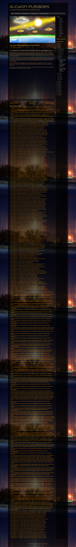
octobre (60, 52)
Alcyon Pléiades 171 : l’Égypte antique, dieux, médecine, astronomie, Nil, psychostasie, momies (27, 533)
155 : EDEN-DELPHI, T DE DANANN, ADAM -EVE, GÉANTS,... (62, 65)
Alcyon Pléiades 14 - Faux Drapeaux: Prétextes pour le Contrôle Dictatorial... (24, 275)
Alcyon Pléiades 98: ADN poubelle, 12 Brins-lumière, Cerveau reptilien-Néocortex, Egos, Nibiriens (28, 126)
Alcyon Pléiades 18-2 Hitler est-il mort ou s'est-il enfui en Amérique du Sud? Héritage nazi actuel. (28, 263)
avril (59, 74)
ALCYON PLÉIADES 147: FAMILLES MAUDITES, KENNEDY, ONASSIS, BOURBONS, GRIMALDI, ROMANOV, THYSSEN (32, 426)
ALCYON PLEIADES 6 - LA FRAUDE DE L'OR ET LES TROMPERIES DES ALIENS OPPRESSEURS (28, 286)
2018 (59, 87)
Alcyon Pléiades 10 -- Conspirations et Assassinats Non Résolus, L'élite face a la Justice (26, 281)
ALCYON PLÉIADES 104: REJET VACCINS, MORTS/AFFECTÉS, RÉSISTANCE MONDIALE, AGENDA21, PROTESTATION (32, 118)
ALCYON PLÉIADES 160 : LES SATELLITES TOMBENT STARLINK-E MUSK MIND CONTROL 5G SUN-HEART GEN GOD (32, 469)
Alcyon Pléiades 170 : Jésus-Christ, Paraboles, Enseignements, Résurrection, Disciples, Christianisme (28, 532)
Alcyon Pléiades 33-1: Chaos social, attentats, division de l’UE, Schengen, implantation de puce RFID (28, 221)
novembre (61, 50)
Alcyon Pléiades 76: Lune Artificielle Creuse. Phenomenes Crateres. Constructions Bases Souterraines (29, 156)
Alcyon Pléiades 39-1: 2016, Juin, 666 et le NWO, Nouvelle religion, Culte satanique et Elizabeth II (28, 206)
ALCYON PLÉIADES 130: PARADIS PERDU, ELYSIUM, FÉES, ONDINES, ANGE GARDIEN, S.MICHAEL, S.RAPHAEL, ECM (32, 366)
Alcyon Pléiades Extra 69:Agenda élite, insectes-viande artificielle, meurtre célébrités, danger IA (27, 517)
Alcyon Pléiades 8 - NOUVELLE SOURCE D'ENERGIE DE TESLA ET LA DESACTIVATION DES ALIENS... (29, 283)
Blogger (46, 543)
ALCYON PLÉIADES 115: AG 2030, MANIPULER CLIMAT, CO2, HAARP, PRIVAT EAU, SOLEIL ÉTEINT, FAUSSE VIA (31, 300)
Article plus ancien (49, 103)
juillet (60, 56)
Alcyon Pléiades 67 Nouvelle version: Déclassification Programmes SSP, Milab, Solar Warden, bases (28, 168)
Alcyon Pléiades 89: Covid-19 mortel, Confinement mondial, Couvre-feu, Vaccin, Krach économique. (28, 138)
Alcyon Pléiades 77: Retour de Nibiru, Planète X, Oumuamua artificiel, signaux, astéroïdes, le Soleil (28, 154)
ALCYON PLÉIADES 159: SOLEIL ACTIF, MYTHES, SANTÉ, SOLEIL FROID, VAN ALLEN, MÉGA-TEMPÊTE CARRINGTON (32, 467)
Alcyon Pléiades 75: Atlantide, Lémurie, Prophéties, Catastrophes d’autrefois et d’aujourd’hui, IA (27, 157)
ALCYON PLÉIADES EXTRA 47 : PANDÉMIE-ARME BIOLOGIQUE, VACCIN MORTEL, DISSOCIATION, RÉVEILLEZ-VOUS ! (32, 472)
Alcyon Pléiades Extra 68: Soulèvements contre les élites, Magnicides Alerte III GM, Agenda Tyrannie (28, 516)
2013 (59, 94)
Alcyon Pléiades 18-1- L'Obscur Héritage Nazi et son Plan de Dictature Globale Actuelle (26, 265)
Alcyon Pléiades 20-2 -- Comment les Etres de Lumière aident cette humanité (24, 257)
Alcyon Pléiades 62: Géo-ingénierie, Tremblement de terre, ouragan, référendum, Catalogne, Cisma (28, 174)
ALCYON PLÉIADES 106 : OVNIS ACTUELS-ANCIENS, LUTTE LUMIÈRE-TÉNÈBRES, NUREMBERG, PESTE (30, 115)
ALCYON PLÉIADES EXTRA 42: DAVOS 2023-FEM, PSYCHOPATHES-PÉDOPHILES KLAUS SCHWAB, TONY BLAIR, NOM (32, 444)
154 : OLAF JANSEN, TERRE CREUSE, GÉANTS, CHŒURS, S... (62, 70)
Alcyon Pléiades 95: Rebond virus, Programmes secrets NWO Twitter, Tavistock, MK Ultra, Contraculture (29, 130)
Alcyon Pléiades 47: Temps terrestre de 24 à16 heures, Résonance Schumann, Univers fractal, (27, 194)
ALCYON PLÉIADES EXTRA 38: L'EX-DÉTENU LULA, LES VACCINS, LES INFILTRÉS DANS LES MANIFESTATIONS (31, 435)
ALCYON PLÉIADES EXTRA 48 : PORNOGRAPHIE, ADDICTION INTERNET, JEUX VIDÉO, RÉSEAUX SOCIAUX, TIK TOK (32, 478)
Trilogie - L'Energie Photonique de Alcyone (18, 290)
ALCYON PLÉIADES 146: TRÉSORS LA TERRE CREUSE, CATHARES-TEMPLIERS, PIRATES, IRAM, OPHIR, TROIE (31, 419)
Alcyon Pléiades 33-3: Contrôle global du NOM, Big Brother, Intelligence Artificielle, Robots (26, 218)
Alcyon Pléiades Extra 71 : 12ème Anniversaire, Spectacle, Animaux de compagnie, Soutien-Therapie (28, 521)
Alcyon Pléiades (29, 7)
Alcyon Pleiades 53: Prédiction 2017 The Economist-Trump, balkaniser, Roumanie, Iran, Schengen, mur (29, 186)
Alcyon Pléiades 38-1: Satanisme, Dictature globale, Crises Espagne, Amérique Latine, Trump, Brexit (28, 209)
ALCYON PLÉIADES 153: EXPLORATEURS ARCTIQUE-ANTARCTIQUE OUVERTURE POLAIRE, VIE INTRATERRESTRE (32, 455)
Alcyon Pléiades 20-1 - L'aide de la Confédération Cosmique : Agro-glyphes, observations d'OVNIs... (28, 258)
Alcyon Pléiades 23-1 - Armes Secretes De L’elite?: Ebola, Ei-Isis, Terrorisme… (24, 249)
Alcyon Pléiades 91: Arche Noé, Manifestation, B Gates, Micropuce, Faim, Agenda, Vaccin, (26, 136)
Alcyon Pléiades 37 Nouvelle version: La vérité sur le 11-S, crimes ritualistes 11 (24, 210)
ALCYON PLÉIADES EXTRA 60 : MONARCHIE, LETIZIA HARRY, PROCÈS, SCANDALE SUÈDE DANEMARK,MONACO (31, 504)
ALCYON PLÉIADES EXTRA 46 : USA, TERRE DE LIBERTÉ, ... (62, 61)
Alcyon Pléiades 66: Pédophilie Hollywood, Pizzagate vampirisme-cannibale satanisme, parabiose (28, 169)
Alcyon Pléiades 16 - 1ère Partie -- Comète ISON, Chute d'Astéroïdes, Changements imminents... (28, 270)
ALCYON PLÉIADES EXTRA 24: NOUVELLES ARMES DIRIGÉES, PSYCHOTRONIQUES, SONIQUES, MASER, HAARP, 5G (32, 393)
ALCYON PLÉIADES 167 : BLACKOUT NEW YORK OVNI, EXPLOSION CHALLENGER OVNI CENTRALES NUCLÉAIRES (32, 492)
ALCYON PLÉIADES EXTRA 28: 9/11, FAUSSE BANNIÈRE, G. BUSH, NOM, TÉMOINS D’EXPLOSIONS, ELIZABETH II (31, 408)
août (60, 55)
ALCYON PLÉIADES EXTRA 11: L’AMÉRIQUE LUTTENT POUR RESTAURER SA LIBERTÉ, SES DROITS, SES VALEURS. (32, 340)
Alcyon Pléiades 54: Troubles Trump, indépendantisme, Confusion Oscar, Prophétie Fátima (27, 185)
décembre (61, 49)
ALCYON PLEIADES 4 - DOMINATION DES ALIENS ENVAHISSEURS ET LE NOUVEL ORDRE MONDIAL (29, 289)
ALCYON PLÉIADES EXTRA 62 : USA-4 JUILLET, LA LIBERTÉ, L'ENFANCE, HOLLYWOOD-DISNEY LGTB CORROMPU (32, 507)
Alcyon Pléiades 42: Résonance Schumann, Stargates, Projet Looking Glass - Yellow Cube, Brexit (28, 201)
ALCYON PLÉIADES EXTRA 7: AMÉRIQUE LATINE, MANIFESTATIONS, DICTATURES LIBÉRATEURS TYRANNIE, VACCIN (32, 327)
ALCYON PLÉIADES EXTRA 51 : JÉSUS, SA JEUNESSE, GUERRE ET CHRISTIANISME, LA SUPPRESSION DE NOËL (31, 487)
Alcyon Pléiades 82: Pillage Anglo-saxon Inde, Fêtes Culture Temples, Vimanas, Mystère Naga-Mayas (28, 148)
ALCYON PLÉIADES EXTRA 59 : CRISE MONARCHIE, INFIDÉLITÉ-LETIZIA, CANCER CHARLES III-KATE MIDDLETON (32, 503)
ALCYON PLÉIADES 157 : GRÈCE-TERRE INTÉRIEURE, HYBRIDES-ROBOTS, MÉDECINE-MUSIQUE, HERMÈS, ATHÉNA (32, 464)
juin (59, 58)
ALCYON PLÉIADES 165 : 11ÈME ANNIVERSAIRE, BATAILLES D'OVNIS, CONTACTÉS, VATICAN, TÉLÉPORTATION (31, 483)
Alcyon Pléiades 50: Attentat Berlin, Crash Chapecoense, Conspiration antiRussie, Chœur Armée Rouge (29, 190)
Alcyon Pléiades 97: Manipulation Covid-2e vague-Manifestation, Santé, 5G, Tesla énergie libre (27, 128)
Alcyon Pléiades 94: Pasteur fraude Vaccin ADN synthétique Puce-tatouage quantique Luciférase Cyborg (29, 132)
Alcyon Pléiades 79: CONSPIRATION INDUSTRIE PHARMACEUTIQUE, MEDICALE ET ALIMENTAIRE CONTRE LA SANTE (32, 152)
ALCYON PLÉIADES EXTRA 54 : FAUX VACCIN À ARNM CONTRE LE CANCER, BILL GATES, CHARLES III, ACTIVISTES (32, 495)
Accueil (32, 103)
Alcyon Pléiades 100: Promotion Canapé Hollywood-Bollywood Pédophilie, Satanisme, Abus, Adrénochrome (29, 124)
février (60, 77)
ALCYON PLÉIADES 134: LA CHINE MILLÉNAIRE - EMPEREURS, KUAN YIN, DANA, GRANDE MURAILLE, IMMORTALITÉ (32, 379)
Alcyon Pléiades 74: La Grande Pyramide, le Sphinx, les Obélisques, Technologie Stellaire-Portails (28, 158)
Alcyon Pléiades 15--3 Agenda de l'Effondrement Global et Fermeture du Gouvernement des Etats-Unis (29, 271)
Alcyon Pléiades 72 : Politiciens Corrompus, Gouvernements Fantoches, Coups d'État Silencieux (27, 161)
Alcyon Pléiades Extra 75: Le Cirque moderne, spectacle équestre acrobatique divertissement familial (28, 526)
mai (59, 73)
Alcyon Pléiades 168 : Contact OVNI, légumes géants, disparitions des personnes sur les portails (28, 520)
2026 (59, 43)
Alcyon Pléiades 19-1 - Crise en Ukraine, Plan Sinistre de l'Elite (22, 262)
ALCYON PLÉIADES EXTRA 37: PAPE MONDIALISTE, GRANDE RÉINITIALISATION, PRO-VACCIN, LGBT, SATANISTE (31, 432)
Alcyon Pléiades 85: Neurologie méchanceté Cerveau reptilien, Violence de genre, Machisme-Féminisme (29, 144)
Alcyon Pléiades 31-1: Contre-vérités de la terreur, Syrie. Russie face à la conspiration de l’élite (27, 225)
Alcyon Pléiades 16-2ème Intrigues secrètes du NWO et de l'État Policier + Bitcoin (25, 269)
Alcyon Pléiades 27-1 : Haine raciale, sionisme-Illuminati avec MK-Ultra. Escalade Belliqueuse (27, 238)
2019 (59, 85)
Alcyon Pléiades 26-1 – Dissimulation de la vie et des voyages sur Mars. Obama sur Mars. (26, 242)
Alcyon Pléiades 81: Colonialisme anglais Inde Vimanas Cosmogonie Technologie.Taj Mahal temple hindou (29, 149)
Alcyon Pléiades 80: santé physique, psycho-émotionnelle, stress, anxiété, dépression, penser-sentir (28, 150)
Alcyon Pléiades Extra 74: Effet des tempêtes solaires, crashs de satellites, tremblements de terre (28, 525)
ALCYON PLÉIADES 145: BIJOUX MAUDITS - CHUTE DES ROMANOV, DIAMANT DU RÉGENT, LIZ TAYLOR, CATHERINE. (32, 416)
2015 (59, 91)
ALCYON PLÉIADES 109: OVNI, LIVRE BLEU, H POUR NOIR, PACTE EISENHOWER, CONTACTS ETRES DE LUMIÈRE (32, 109)
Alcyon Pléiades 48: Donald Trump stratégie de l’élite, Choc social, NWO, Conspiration (26, 193)
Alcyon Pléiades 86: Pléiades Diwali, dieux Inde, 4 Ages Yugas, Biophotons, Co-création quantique (28, 142)
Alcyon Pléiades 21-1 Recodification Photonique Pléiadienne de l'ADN (23, 255)
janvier (60, 79)
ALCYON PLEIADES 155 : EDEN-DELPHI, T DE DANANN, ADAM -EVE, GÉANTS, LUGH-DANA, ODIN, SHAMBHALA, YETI (32, 459)
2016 (59, 90)
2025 (59, 44)
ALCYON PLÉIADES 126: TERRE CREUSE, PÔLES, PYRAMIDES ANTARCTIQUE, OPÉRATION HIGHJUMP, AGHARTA (32, 349)
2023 (59, 47)
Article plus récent (14, 103)
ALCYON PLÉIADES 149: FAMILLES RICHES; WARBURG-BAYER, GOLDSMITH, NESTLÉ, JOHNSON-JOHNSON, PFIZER (32, 434)
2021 (59, 82)
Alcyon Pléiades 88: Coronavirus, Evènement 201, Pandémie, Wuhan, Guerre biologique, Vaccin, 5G (28, 140)
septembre (61, 53)
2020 (59, 84)
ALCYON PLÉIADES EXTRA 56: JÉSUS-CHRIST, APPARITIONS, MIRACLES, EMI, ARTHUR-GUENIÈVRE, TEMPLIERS (32, 498)
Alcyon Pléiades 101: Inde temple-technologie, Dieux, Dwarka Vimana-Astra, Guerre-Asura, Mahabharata (29, 122)
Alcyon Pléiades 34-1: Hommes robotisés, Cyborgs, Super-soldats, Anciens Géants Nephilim (27, 217)
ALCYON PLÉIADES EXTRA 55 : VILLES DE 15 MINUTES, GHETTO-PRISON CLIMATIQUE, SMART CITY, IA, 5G (31, 497)
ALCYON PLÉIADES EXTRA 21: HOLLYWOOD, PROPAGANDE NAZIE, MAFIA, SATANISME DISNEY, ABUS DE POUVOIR (32, 380)
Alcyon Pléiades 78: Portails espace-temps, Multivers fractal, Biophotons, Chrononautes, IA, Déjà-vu (28, 153)
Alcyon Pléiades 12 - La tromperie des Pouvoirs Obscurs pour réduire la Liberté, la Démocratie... (28, 278)
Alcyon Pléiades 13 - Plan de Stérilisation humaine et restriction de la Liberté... (24, 277)
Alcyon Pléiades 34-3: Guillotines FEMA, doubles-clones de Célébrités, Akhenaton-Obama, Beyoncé (28, 214)
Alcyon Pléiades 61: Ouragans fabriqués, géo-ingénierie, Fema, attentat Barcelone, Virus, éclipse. (28, 176)
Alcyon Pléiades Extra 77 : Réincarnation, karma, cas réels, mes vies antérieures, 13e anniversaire (28, 529)
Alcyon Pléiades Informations (16, 47)
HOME (12, 13)
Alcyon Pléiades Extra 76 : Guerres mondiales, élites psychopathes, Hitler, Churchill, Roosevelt (27, 528)
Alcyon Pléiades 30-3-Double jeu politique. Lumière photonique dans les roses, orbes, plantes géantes (29, 226)
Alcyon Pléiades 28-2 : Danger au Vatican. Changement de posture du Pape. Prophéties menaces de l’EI (29, 234)
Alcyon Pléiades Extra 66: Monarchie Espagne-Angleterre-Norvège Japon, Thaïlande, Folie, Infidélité (28, 513)
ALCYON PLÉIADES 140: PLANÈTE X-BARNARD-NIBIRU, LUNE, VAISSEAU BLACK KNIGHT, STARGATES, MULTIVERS (32, 397)
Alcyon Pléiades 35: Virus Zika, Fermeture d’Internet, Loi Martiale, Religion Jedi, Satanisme (27, 213)
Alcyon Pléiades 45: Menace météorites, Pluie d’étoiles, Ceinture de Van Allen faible (25, 197)
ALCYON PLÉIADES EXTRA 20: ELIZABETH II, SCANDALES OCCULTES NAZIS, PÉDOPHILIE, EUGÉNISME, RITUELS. (32, 377)
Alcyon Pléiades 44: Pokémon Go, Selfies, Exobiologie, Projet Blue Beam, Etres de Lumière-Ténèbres (28, 198)
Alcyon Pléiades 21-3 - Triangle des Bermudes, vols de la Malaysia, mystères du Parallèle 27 (27, 253)
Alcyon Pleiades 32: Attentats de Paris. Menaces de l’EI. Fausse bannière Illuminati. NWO (26, 222)
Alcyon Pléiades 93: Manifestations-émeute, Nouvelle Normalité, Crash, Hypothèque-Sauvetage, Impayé (29, 133)
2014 (59, 93)
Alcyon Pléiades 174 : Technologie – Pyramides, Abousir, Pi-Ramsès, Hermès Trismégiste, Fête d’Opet (29, 537)
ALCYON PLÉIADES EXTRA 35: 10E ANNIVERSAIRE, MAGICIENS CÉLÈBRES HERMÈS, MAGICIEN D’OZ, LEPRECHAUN (32, 427)
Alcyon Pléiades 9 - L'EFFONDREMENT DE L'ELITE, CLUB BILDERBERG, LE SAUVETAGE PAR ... (28, 282)
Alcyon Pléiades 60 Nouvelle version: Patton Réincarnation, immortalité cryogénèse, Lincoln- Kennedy (28, 177)
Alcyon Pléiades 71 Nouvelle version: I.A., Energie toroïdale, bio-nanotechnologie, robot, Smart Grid (28, 162)
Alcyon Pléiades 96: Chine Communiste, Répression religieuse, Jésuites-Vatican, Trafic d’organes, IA (28, 129)
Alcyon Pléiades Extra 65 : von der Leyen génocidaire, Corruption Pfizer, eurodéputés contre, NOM (28, 512)
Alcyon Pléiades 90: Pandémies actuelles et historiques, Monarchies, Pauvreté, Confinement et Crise (28, 137)
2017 (59, 88)
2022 (59, 81)
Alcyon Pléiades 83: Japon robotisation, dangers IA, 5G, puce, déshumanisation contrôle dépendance (28, 146)
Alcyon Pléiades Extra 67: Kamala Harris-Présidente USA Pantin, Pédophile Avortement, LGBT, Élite (28, 514)
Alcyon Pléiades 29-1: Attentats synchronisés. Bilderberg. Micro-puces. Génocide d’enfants (27, 233)
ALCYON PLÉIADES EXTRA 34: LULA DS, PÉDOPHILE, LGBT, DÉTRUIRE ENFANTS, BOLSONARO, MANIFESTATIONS (32, 425)
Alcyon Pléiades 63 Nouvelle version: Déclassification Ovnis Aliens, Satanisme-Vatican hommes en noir (29, 173)
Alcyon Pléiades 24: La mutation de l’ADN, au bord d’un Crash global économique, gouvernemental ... (28, 246)
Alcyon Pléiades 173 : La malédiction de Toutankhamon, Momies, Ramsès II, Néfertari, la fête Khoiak (28, 536)
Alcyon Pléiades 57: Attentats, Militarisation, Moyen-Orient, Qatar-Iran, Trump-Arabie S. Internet (27, 181)
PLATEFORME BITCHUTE (25, 13)
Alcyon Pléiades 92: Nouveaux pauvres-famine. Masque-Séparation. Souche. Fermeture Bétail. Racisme (29, 134)
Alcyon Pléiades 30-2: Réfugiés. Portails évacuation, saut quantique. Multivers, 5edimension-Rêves (28, 229)
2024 (59, 46)
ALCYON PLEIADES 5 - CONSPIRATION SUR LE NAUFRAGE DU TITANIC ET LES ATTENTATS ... (28, 287)
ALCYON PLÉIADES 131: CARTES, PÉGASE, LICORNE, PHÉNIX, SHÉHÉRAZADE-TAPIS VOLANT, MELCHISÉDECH (31, 369)
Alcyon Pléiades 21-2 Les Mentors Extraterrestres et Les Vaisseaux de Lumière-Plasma (26, 254)
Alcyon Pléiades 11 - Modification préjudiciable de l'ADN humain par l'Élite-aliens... (25, 279)
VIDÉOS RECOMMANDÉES (44, 13)
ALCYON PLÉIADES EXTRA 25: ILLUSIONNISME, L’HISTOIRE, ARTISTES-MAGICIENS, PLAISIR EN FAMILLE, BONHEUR (32, 396)
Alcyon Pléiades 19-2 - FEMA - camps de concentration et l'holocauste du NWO (25, 261)
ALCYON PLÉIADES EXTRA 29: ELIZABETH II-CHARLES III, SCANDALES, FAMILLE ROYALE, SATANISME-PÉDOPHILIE (32, 411)
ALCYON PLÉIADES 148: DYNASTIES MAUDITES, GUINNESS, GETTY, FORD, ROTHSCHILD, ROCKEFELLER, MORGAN (32, 429)
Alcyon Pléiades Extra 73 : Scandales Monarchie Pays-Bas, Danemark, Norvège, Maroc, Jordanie (28, 524)
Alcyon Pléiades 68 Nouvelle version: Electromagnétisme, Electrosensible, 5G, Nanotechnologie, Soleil (29, 166)
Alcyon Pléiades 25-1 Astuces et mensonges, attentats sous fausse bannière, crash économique (27, 245)
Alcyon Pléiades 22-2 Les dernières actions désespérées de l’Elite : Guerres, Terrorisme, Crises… (28, 250)
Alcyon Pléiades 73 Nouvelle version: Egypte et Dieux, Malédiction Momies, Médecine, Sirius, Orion (28, 160)
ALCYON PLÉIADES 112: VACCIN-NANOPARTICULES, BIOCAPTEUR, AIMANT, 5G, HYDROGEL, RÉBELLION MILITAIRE (32, 294)
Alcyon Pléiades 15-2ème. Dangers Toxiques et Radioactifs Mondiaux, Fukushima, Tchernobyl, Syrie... (29, 273)
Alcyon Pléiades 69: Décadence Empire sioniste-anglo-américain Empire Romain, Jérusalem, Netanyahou (29, 165)
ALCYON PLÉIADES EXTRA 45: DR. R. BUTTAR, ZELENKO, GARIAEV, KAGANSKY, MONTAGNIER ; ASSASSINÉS (31, 456)
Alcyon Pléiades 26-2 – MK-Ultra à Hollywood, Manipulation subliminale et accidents (25, 241)
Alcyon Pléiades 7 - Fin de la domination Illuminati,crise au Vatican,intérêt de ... (24, 285)
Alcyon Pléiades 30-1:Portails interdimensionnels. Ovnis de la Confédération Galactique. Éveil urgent (28, 230)
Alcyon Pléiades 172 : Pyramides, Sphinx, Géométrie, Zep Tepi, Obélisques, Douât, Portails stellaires (28, 534)
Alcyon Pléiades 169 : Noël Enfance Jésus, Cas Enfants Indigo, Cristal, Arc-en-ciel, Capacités (27, 530)
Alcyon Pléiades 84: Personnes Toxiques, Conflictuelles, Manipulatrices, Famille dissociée (26, 145)
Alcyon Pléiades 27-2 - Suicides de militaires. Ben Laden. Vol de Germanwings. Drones (26, 237)
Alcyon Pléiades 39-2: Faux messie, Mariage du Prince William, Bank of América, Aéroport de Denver (28, 205)
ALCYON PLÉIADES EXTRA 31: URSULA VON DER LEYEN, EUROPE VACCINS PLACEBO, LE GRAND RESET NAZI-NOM (32, 417)
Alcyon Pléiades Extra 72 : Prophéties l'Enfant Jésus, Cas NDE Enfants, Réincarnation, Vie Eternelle (28, 522)
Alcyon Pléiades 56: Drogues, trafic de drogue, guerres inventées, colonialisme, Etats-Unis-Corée (28, 182)
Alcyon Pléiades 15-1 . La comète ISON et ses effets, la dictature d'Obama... (24, 274)
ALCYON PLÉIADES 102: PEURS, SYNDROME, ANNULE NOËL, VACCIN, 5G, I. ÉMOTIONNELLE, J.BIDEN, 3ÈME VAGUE (32, 121)
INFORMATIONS (17, 13)
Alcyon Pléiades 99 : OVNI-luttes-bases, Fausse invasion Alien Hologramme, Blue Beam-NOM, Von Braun (29, 125)
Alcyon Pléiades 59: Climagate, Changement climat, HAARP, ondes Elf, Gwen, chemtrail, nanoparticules (29, 178)
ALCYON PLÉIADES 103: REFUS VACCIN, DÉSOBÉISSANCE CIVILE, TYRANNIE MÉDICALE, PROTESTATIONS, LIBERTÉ (32, 120)
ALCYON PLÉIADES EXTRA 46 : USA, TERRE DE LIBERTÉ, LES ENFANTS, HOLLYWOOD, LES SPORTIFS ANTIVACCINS (32, 460)
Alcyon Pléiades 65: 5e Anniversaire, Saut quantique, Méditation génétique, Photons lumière (27, 170)
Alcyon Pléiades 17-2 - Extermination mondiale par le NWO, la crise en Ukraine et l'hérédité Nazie (28, 266)
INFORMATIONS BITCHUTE (34, 13)
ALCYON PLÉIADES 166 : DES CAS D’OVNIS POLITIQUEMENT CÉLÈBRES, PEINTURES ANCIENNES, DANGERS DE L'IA (32, 488)
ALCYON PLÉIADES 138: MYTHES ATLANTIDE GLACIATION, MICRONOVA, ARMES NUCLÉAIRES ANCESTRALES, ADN (32, 392)
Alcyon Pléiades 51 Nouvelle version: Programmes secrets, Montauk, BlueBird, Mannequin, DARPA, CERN (29, 189)
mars (60, 76)
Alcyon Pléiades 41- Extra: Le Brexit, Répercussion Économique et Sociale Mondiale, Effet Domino (28, 202)
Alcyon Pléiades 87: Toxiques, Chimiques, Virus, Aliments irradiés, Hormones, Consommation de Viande (29, 141)
